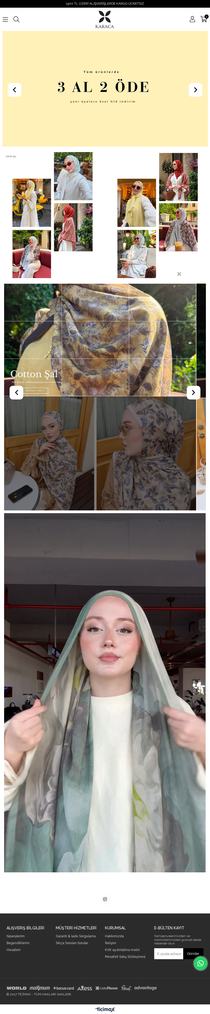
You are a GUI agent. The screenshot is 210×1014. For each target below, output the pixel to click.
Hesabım (14, 950)
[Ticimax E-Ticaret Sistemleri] (105, 1010)
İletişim (110, 943)
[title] (105, 397)
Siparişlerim (16, 936)
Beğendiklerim (18, 943)
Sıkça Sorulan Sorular (72, 943)
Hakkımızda (114, 936)
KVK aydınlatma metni (122, 950)
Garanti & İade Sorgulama (76, 936)
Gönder (193, 954)
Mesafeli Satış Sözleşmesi (125, 957)
